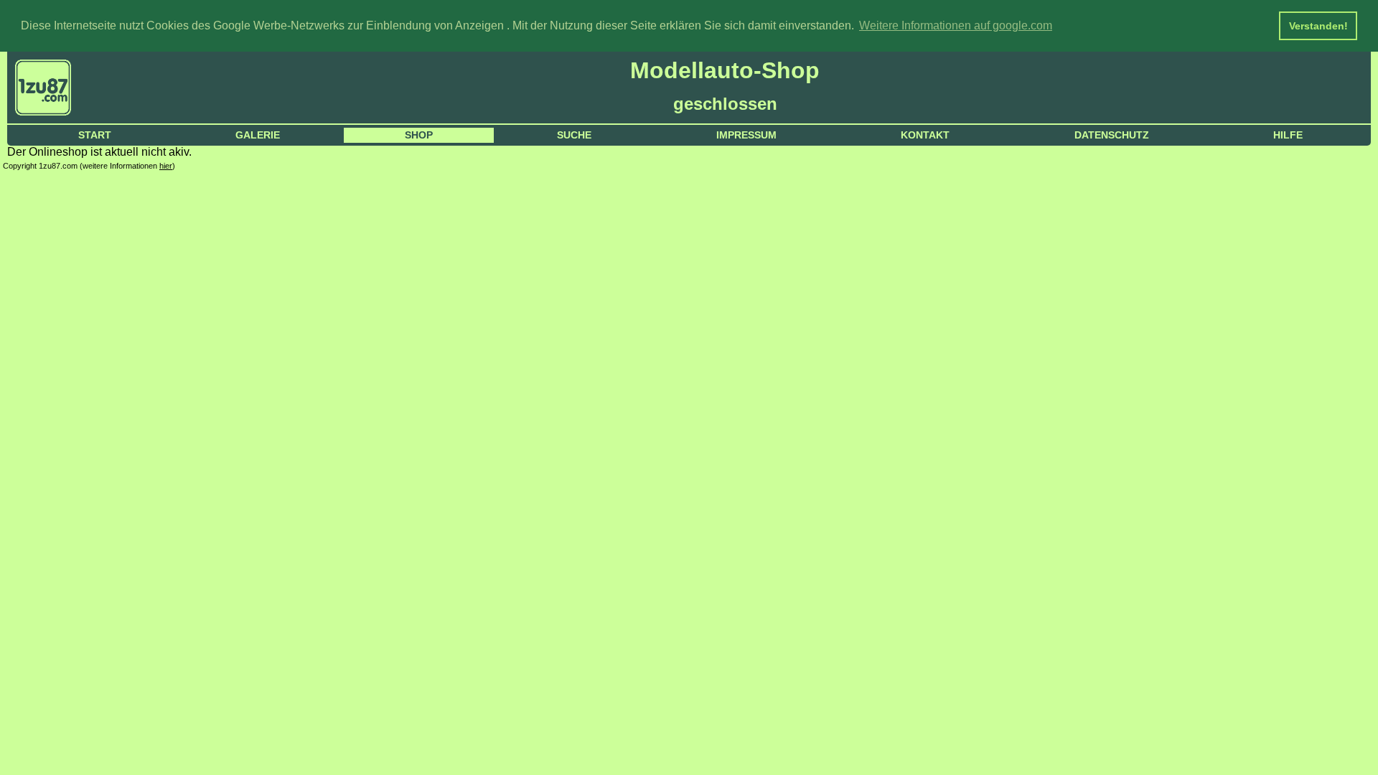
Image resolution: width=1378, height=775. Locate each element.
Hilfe (1288, 135)
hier (165, 165)
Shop (419, 135)
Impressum (746, 135)
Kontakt (925, 135)
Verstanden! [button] (1318, 26)
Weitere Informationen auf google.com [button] (955, 25)
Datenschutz (1111, 135)
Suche (574, 135)
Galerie (257, 135)
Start (94, 135)
